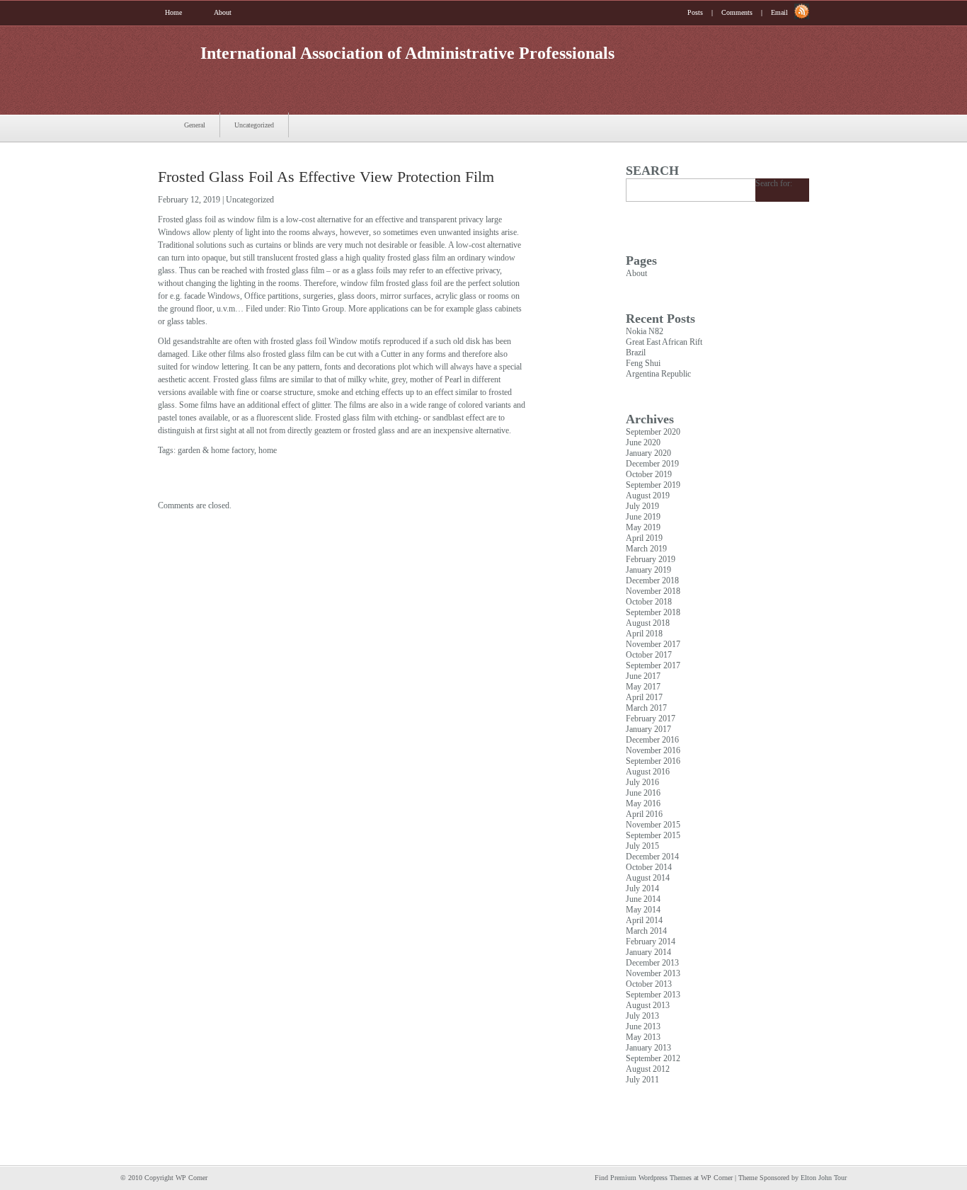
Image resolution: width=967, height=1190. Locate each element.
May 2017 (643, 687)
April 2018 (644, 634)
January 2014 (648, 952)
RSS (801, 11)
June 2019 (643, 517)
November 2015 (653, 825)
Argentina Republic (658, 374)
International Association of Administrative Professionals (407, 53)
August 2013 (648, 1005)
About (222, 12)
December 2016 (652, 740)
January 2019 (648, 570)
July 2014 (642, 888)
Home (173, 12)
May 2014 (643, 910)
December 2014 (652, 857)
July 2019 (642, 506)
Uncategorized (254, 125)
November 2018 (653, 591)
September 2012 (653, 1058)
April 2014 (644, 920)
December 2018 (652, 580)
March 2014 (646, 931)
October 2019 (649, 474)
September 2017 (653, 665)
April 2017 (644, 697)
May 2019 (643, 527)
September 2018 (653, 612)
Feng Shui (643, 363)
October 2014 (649, 867)
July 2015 (642, 846)
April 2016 (644, 814)
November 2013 (653, 973)
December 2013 (652, 963)
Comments (737, 12)
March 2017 (646, 708)
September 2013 (653, 995)
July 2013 (642, 1016)
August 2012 (648, 1069)
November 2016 (653, 750)
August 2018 (648, 623)
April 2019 (644, 538)
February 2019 (650, 559)
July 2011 (642, 1080)
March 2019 (646, 549)
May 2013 (643, 1037)
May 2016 (643, 803)
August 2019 (648, 495)
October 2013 (649, 984)
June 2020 (643, 442)
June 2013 (643, 1026)
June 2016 (643, 793)
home (267, 450)
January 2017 (648, 729)
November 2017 (653, 644)
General (194, 125)
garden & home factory (216, 450)
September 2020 (653, 432)
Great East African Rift (664, 342)
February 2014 (650, 941)
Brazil (636, 352)
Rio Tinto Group (316, 309)
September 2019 (653, 485)
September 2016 (653, 761)
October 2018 (649, 602)
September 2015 (653, 835)
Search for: (773, 183)
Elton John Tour (824, 1178)
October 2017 (649, 655)
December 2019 (652, 464)
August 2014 (648, 878)
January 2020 (648, 453)
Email (779, 12)
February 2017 (650, 718)
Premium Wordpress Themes (651, 1178)
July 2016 (642, 782)
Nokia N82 (644, 331)
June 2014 (643, 899)
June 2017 (643, 676)
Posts (695, 12)
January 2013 (648, 1048)
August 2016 (648, 772)
